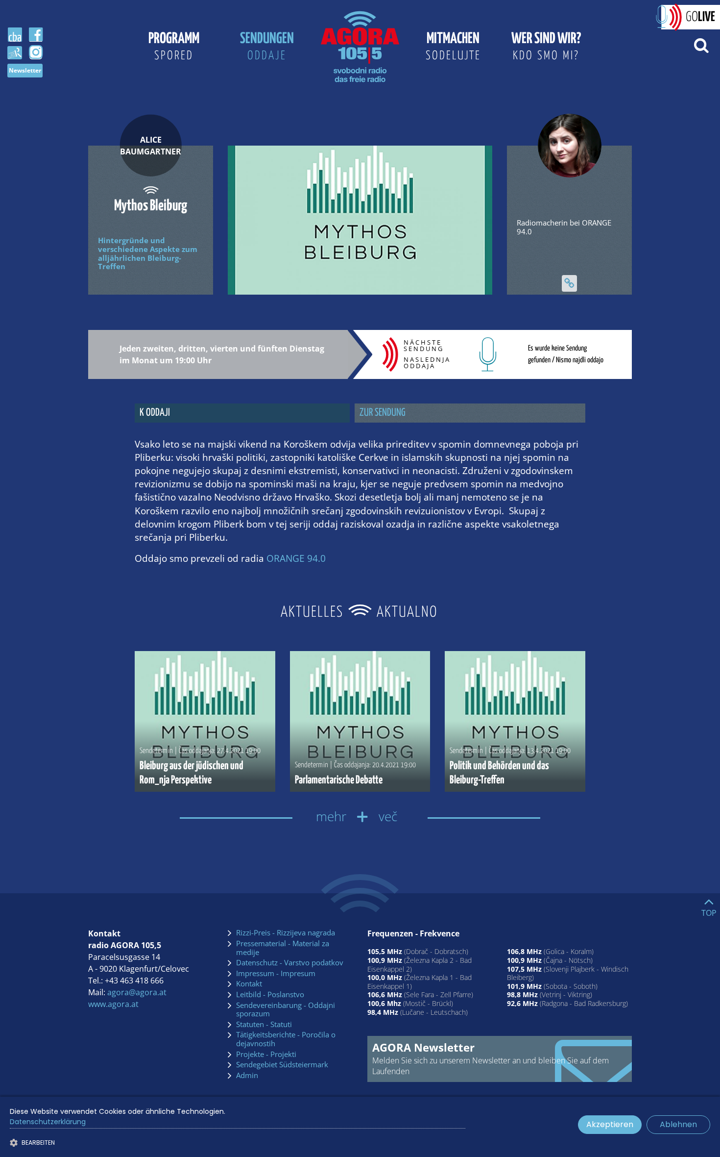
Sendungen (267, 46)
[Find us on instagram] (35, 52)
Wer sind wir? (546, 46)
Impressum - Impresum (275, 973)
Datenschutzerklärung (48, 1122)
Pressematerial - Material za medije (282, 947)
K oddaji (155, 413)
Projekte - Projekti (266, 1054)
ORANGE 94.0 (296, 558)
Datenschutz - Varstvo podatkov (289, 962)
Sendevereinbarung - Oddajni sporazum (285, 1009)
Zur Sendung (383, 413)
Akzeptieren (609, 1124)
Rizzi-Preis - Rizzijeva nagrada (285, 933)
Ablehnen (678, 1124)
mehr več (360, 816)
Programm (173, 46)
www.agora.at (113, 1004)
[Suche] (701, 44)
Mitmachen (453, 46)
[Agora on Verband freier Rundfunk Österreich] (14, 52)
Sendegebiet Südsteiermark (282, 1064)
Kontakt (249, 984)
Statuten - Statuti (264, 1024)
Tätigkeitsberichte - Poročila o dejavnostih (286, 1039)
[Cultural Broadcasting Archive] (14, 34)
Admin (247, 1075)
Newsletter (25, 70)
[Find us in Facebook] (35, 34)
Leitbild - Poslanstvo (270, 994)
